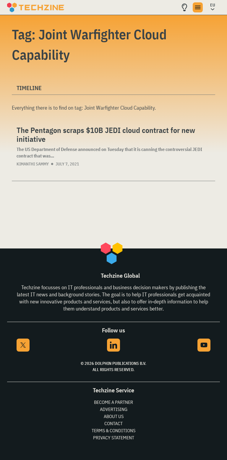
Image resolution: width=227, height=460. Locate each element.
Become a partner (113, 402)
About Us (114, 416)
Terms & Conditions (113, 430)
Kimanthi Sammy (33, 164)
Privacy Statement (113, 438)
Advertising (113, 409)
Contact (113, 423)
